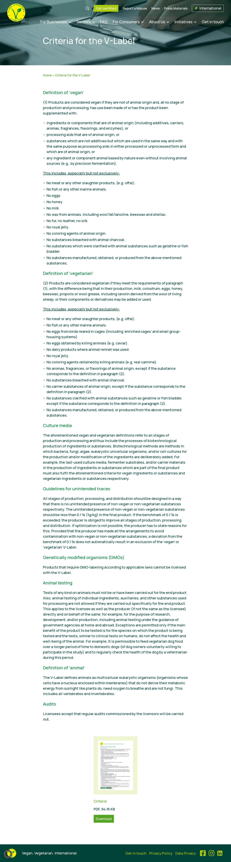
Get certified (106, 8)
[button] (8, 854)
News (155, 8)
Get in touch (213, 21)
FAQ (103, 21)
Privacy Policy (161, 853)
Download (104, 819)
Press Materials (176, 8)
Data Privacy (185, 853)
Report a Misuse (135, 8)
